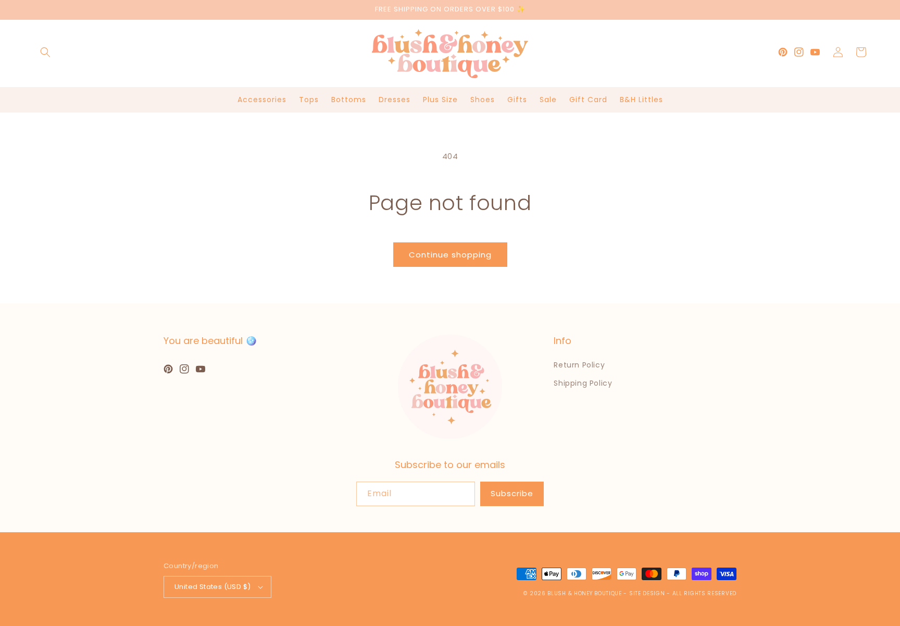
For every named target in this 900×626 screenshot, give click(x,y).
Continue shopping (450, 254)
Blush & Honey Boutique (584, 593)
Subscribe (512, 493)
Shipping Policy (583, 383)
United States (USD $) (212, 587)
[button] (45, 52)
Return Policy (579, 365)
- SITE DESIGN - (647, 593)
